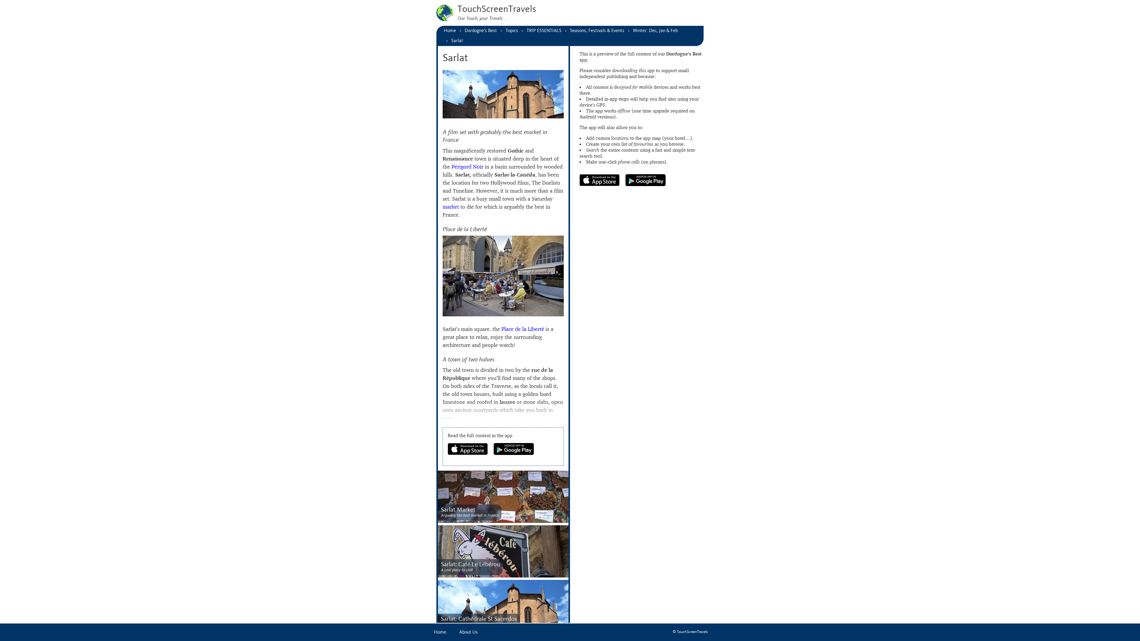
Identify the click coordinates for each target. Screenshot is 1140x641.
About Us (468, 632)
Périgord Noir (467, 166)
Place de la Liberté (522, 329)
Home (440, 632)
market (451, 206)
